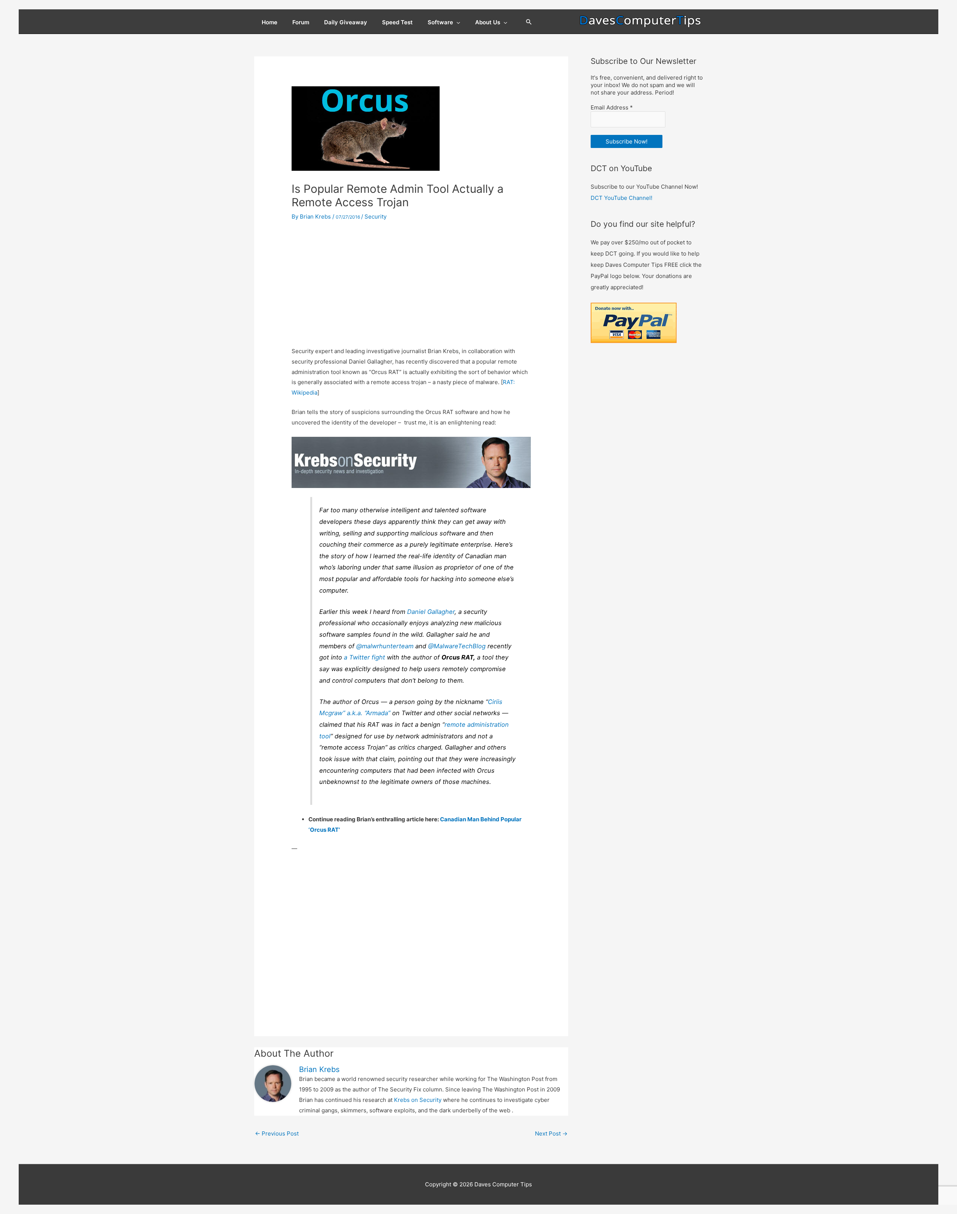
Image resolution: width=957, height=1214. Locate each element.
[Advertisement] (411, 284)
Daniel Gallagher (431, 611)
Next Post (551, 1133)
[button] (529, 22)
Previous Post (277, 1133)
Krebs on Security (417, 1099)
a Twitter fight (364, 657)
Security (375, 216)
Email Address (612, 107)
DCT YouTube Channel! (621, 197)
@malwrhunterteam (384, 646)
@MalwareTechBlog (457, 646)
